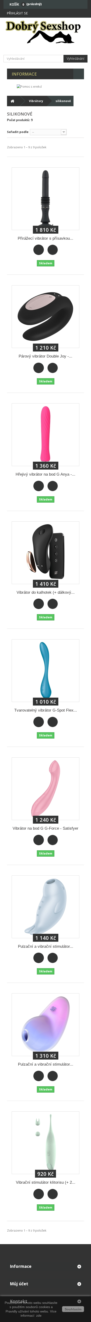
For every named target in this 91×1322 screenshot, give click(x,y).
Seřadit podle (17, 132)
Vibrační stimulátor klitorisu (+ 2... (45, 1182)
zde (38, 1315)
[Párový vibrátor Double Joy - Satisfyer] (45, 317)
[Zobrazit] (52, 250)
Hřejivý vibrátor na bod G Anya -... (45, 474)
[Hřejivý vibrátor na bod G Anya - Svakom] (45, 435)
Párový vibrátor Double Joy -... (45, 356)
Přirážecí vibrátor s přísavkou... (45, 238)
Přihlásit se (17, 13)
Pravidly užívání (18, 1311)
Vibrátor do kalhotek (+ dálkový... (46, 592)
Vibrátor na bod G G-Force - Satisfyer (45, 828)
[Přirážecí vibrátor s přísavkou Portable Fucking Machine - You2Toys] (45, 199)
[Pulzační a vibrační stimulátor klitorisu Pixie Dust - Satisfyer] (45, 1025)
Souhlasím (73, 1309)
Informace (24, 74)
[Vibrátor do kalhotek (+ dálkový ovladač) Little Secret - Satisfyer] (45, 553)
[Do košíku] (38, 250)
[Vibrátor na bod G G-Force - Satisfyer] (45, 789)
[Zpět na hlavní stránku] (12, 101)
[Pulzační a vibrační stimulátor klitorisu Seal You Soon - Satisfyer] (45, 907)
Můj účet (19, 1283)
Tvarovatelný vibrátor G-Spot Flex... (45, 710)
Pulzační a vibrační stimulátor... (45, 946)
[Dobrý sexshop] (46, 31)
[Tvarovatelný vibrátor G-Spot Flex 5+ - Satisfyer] (45, 671)
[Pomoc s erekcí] (29, 86)
